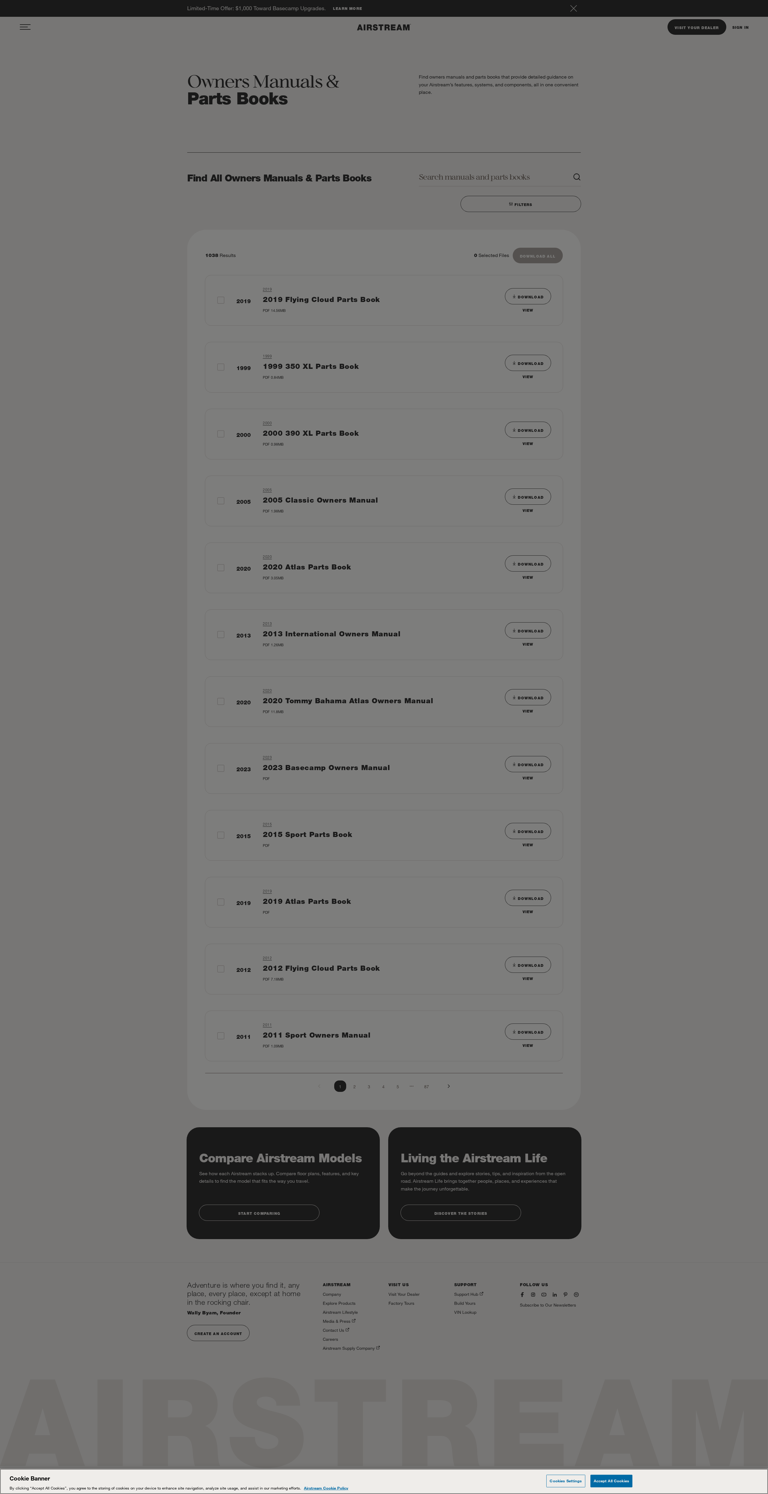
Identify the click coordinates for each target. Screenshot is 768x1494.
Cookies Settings (566, 1480)
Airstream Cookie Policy (326, 1487)
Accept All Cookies (611, 1480)
